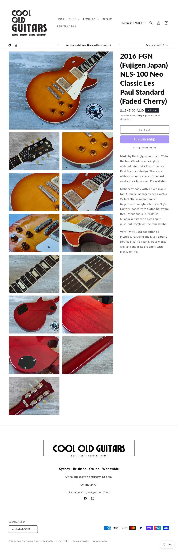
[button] (74, 19)
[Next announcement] (120, 45)
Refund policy (63, 541)
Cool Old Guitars (25, 541)
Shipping (141, 115)
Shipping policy (100, 541)
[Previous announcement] (58, 45)
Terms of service (81, 541)
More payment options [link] (144, 147)
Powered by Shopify (43, 541)
